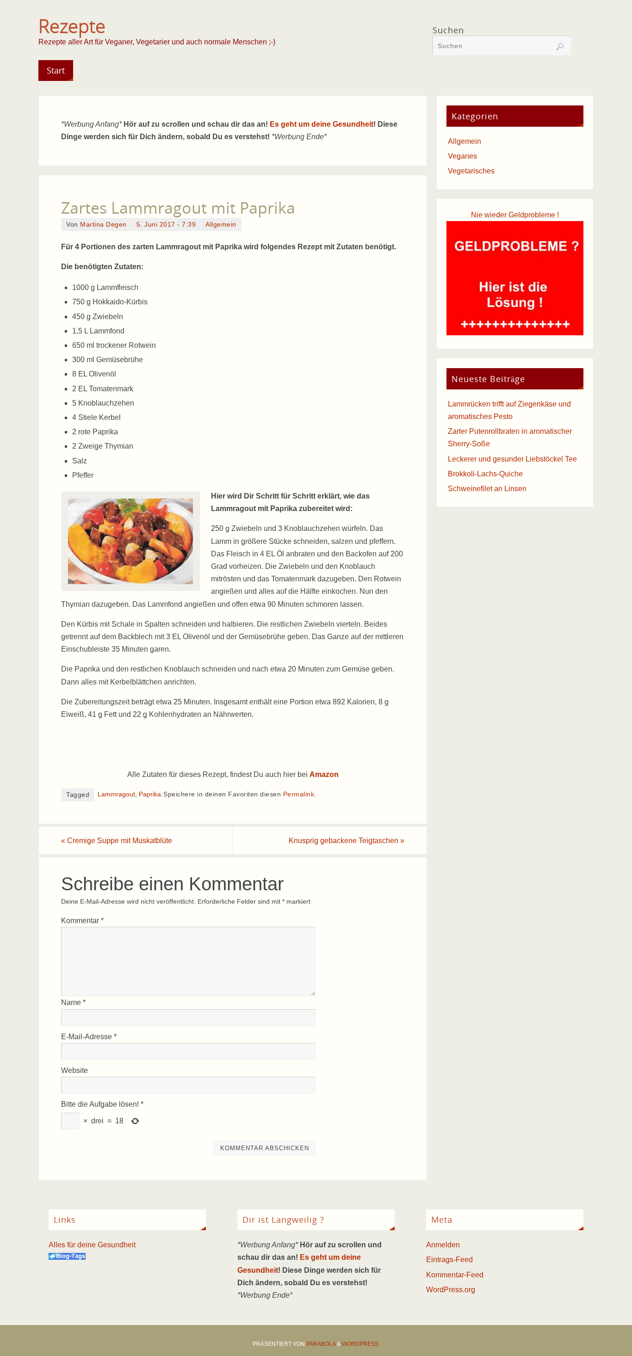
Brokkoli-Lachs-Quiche (485, 474)
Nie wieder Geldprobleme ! (515, 215)
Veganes (462, 156)
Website (74, 1070)
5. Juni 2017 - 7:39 (166, 224)
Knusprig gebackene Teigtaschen (346, 840)
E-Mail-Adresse (89, 1037)
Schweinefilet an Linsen (487, 489)
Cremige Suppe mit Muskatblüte (116, 840)
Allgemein (220, 224)
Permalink (299, 794)
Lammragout (116, 794)
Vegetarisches (471, 171)
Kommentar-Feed (454, 1275)
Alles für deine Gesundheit (92, 1245)
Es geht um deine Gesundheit (321, 124)
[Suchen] (559, 46)
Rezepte (71, 25)
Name (73, 1002)
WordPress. (361, 1344)
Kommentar (82, 921)
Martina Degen (103, 224)
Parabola (320, 1344)
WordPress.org (450, 1290)
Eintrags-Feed (449, 1260)
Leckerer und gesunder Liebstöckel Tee (512, 459)
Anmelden (443, 1245)
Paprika (150, 794)
